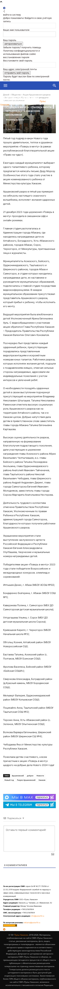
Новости (40, 775)
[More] (31, 786)
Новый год (9, 780)
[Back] (4, 11)
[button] (5, 85)
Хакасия (42, 780)
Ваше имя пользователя (16, 29)
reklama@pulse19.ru (32, 922)
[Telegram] (4, 8)
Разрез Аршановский (26, 780)
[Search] (54, 85)
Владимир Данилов (15, 119)
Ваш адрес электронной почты (20, 69)
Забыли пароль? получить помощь (22, 47)
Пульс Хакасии (21, 935)
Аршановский (18, 775)
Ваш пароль (9, 40)
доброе (30, 775)
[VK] (23, 786)
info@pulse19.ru (37, 916)
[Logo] (18, 94)
